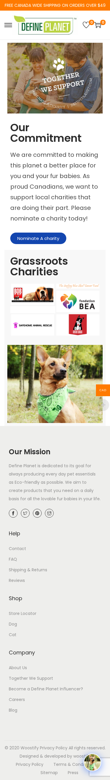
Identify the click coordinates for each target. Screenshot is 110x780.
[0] (86, 25)
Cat (12, 635)
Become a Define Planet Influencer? (46, 689)
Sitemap (49, 773)
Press (73, 773)
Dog (13, 624)
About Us (18, 668)
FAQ (13, 559)
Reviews (17, 580)
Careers (17, 699)
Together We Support (31, 678)
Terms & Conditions (73, 764)
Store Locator (22, 613)
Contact (17, 549)
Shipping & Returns (28, 570)
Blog (13, 710)
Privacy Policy (53, 748)
